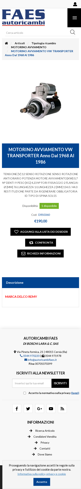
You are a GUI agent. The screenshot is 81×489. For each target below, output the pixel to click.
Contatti (45, 448)
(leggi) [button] (75, 393)
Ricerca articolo (45, 430)
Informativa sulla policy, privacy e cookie (41, 474)
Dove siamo (45, 454)
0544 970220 (31, 355)
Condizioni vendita (44, 436)
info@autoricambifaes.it (42, 359)
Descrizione (14, 282)
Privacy (44, 442)
